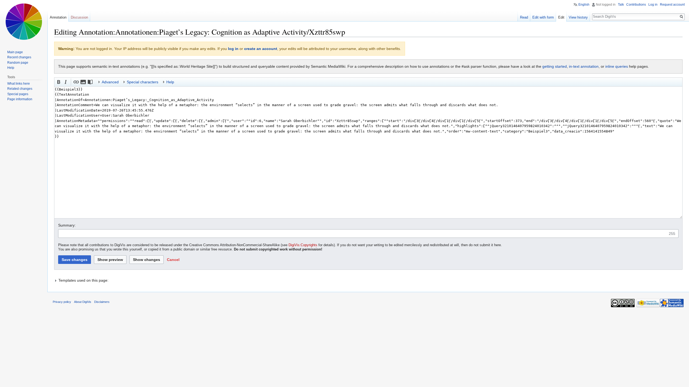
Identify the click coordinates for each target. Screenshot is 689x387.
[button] (58, 82)
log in (233, 48)
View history (578, 17)
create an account (260, 48)
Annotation (58, 17)
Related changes (19, 89)
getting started (554, 66)
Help (10, 68)
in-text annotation (584, 66)
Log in (653, 4)
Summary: (67, 225)
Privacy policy (62, 301)
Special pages (17, 94)
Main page (15, 52)
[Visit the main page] (23, 21)
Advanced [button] (110, 82)
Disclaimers (102, 301)
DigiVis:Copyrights (303, 245)
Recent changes (19, 57)
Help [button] (170, 82)
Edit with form (543, 17)
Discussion (79, 17)
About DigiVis (82, 301)
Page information (19, 99)
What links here (18, 83)
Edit (561, 17)
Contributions (636, 4)
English (583, 4)
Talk (621, 4)
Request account (672, 4)
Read (524, 17)
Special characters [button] (142, 82)
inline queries (616, 66)
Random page (17, 62)
